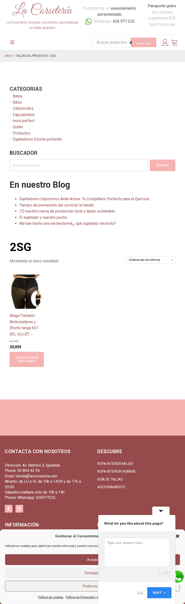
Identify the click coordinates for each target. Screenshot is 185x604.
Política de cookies (50, 597)
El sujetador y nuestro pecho (43, 217)
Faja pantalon (24, 114)
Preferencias (93, 586)
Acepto (92, 560)
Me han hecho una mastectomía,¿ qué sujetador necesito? (67, 223)
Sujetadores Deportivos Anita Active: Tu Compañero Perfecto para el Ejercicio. (84, 199)
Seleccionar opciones (27, 359)
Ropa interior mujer (115, 464)
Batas (17, 96)
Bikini (17, 102)
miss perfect (23, 120)
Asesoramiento (111, 487)
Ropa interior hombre (116, 471)
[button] (177, 536)
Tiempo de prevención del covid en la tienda (56, 205)
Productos (21, 133)
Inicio (9, 56)
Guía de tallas (110, 479)
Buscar (143, 43)
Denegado (93, 573)
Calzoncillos (23, 108)
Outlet (18, 127)
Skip (140, 592)
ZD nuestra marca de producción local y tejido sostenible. (67, 211)
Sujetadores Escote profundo (37, 139)
